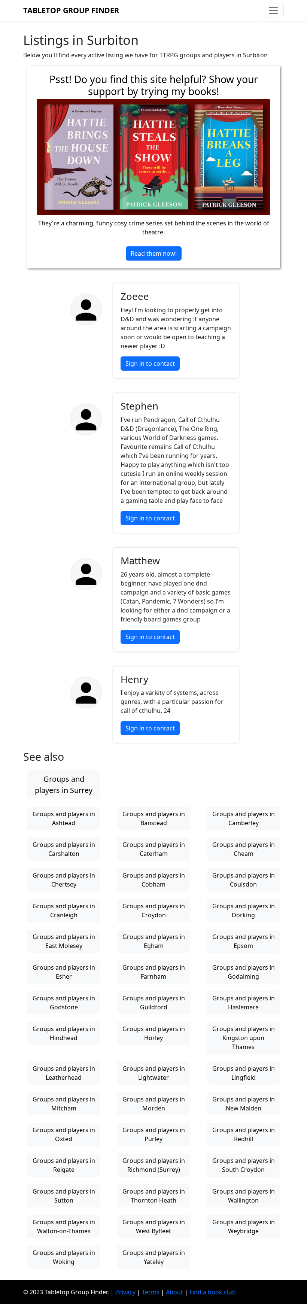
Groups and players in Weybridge (243, 1226)
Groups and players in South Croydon (243, 1165)
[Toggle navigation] (273, 10)
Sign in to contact (150, 363)
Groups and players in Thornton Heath (153, 1195)
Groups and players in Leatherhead (64, 1073)
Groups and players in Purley (153, 1134)
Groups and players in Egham (153, 941)
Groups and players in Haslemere (243, 1002)
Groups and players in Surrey (63, 784)
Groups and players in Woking (64, 1257)
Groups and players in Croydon (153, 910)
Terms (150, 1292)
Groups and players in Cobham (153, 879)
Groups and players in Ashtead (64, 818)
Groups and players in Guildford (153, 1002)
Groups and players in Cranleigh (64, 910)
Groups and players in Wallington (243, 1195)
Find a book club (212, 1292)
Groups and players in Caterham (153, 849)
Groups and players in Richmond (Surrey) (153, 1165)
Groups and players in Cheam (243, 849)
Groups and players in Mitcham (64, 1103)
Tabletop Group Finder (71, 10)
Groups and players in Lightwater (153, 1073)
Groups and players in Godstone (64, 1002)
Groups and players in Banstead (153, 818)
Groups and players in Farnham (153, 972)
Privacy (125, 1292)
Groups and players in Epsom (243, 941)
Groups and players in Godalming (243, 972)
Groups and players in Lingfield (243, 1073)
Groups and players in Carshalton (64, 849)
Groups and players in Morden (153, 1103)
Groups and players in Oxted (64, 1134)
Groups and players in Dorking (243, 910)
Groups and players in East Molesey (64, 941)
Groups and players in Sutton (64, 1195)
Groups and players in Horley (153, 1033)
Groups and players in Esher (64, 972)
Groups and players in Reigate (64, 1165)
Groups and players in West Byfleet (153, 1226)
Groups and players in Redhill (243, 1134)
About (174, 1292)
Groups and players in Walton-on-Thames (64, 1226)
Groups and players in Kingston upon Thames (243, 1038)
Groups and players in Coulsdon (243, 879)
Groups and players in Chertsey (64, 879)
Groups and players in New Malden (243, 1103)
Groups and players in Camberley (243, 818)
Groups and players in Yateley (153, 1257)
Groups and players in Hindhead (64, 1033)
